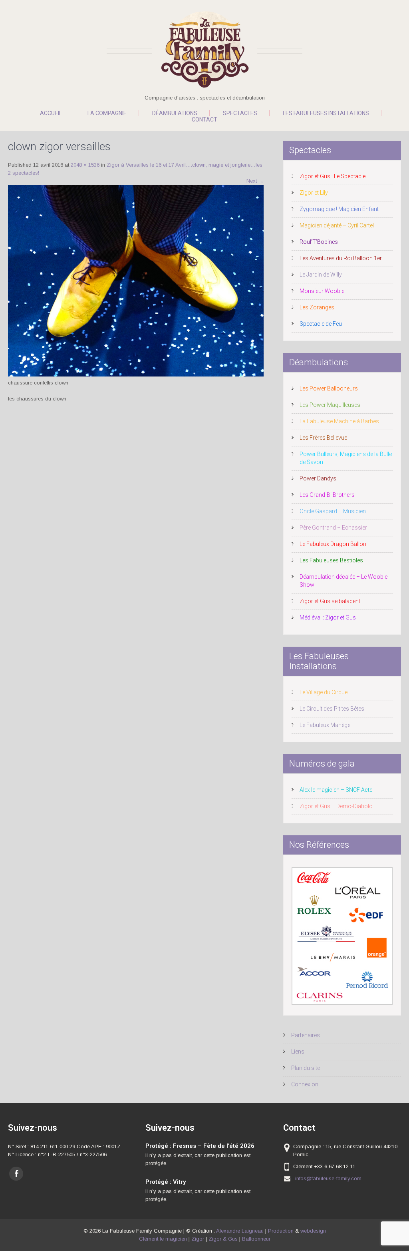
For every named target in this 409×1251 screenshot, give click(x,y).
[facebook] (16, 1174)
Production (281, 1231)
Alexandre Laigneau (240, 1231)
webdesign (313, 1231)
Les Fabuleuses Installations (326, 113)
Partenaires (305, 1035)
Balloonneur (256, 1239)
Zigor (197, 1239)
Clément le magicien (163, 1239)
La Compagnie (107, 113)
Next (255, 181)
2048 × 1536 (85, 165)
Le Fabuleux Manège (325, 725)
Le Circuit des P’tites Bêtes (332, 708)
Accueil (51, 113)
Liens (297, 1051)
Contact (204, 119)
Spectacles (240, 113)
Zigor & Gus (223, 1239)
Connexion (304, 1084)
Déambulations (174, 113)
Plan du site (305, 1068)
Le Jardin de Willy (321, 274)
